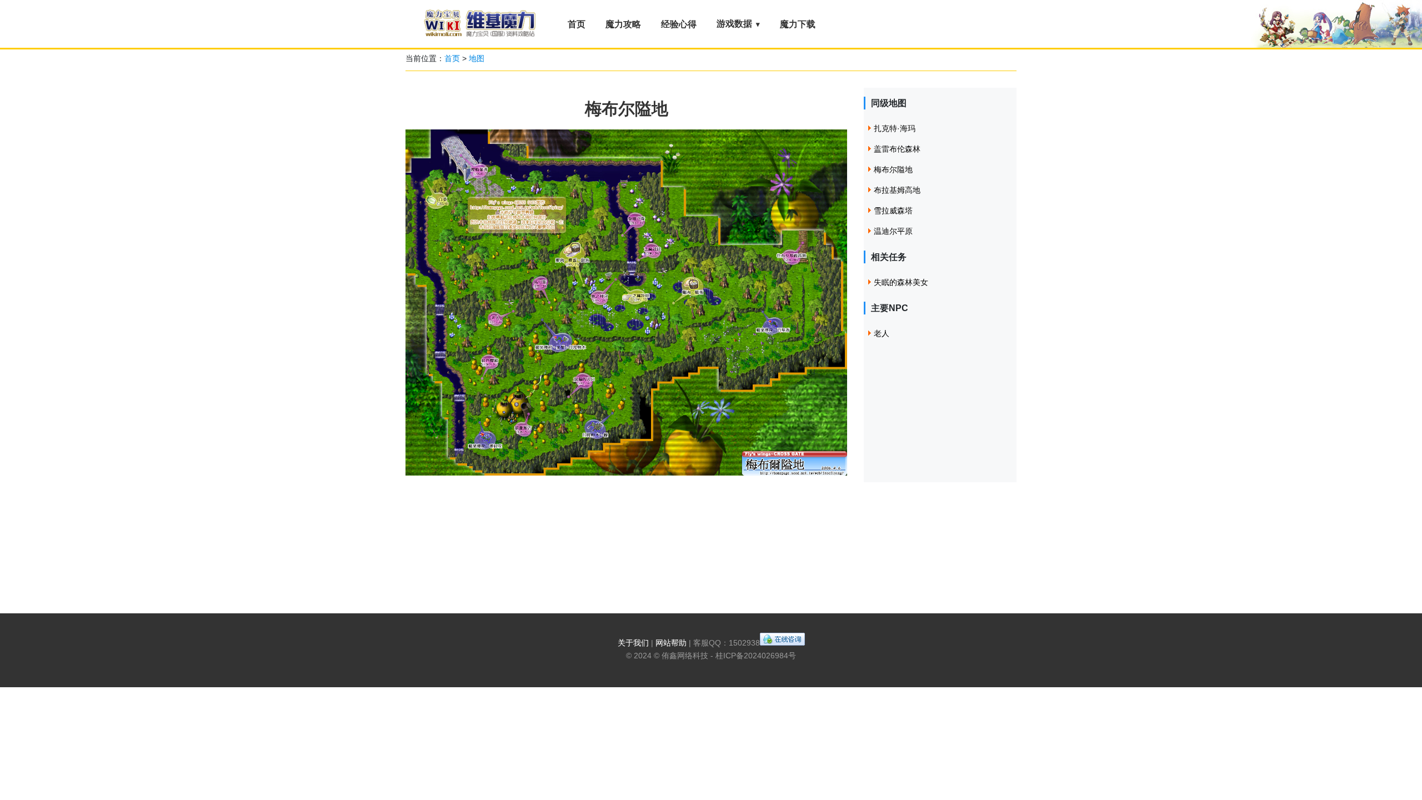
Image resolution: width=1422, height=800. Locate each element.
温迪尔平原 (893, 231)
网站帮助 (671, 642)
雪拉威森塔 (893, 210)
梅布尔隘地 (893, 169)
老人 (881, 333)
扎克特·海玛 (894, 128)
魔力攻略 (623, 24)
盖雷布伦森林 (897, 148)
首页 (576, 24)
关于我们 (633, 642)
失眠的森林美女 (901, 282)
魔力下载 (797, 24)
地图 (476, 58)
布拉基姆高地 (897, 190)
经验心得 (679, 24)
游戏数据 (734, 23)
